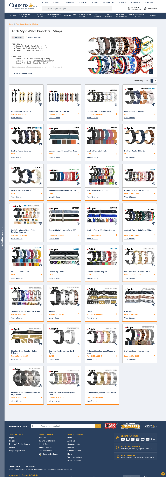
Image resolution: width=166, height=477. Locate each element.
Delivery (70, 447)
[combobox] (77, 8)
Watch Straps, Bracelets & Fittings (27, 24)
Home (11, 24)
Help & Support (45, 444)
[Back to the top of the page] (163, 474)
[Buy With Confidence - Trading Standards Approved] (111, 426)
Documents (18, 37)
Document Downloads (47, 451)
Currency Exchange (50, 454)
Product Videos (45, 438)
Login (11, 438)
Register (12, 441)
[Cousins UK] (23, 6)
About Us (71, 441)
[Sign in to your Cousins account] (129, 8)
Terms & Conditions (75, 457)
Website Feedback (74, 461)
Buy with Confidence (47, 441)
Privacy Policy (29, 466)
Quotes (12, 447)
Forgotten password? (17, 451)
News (69, 454)
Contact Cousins (74, 451)
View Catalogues (45, 447)
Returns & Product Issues (19, 444)
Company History (74, 444)
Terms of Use (14, 466)
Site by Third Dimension (17, 469)
